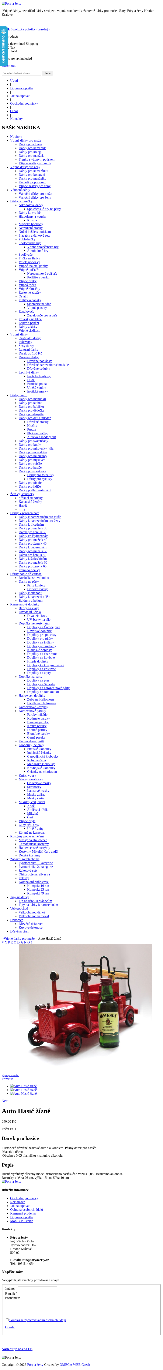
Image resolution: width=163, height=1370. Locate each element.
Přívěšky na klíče (30, 319)
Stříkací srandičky (31, 498)
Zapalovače (26, 311)
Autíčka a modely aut (41, 437)
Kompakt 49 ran (38, 893)
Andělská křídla (37, 809)
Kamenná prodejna (23, 1213)
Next (5, 1101)
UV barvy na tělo (39, 619)
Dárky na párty (29, 581)
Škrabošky (34, 787)
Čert (30, 817)
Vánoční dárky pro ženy (35, 197)
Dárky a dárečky (21, 201)
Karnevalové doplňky (24, 604)
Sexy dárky (26, 346)
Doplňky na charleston (42, 654)
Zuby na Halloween (40, 699)
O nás (14, 111)
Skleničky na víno (39, 304)
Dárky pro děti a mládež (35, 418)
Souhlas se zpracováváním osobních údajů (37, 1320)
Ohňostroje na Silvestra (34, 874)
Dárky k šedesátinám (33, 558)
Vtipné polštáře (29, 269)
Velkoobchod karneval (34, 916)
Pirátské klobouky (39, 749)
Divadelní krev (37, 616)
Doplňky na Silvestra (41, 684)
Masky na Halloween (33, 840)
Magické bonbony (31, 224)
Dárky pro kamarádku (33, 171)
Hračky (32, 425)
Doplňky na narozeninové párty (48, 688)
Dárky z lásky (28, 327)
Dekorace (16, 920)
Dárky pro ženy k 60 (32, 566)
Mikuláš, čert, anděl (32, 802)
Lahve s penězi (29, 323)
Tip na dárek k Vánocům (35, 901)
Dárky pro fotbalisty (40, 475)
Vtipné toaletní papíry (33, 266)
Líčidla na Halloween (41, 703)
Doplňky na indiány (40, 642)
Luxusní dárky (28, 349)
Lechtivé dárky (29, 372)
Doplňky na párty (30, 676)
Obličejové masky (39, 783)
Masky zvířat (36, 794)
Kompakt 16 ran (38, 885)
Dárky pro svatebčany (33, 441)
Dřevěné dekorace (31, 924)
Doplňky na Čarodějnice (43, 627)
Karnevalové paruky (32, 711)
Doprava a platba (21, 88)
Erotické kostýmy (39, 376)
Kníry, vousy (27, 775)
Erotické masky (37, 391)
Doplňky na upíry (39, 673)
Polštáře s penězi (38, 277)
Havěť (23, 505)
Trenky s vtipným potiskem (37, 159)
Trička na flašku (29, 258)
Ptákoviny (25, 342)
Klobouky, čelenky (31, 745)
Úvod (14, 80)
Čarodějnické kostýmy (34, 844)
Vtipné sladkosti (29, 330)
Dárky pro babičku (31, 406)
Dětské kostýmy (29, 855)
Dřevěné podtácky (39, 361)
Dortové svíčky (37, 589)
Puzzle (31, 429)
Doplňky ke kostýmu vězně (45, 665)
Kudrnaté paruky (38, 718)
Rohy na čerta (36, 760)
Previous (7, 1079)
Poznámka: (12, 1298)
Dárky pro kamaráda (32, 148)
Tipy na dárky (19, 897)
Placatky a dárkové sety (34, 235)
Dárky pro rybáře (30, 463)
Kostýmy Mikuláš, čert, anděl (38, 851)
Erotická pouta (37, 384)
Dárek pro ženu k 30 (32, 532)
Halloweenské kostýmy (34, 847)
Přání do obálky (29, 570)
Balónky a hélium (30, 600)
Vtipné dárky (19, 334)
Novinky (16, 136)
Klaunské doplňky (39, 650)
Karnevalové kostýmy (33, 707)
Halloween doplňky (32, 695)
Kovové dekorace (30, 927)
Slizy (22, 509)
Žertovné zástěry (30, 292)
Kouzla (32, 220)
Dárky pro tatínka (30, 403)
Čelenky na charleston (42, 771)
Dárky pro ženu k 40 (32, 543)
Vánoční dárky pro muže (35, 193)
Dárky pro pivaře (30, 482)
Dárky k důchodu (30, 593)
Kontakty (16, 118)
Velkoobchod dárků (32, 912)
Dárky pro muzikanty (33, 456)
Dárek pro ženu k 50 (32, 555)
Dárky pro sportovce (32, 471)
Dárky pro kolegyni (32, 174)
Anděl (31, 806)
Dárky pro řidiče (30, 486)
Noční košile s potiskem (35, 231)
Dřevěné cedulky (38, 368)
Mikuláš (32, 813)
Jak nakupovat (20, 96)
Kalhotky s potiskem (32, 182)
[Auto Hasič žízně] (85, 1075)
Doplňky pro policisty (41, 635)
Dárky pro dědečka (31, 410)
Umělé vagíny (36, 387)
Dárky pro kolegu (30, 152)
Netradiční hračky (31, 228)
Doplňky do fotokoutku (43, 692)
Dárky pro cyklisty (39, 479)
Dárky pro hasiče (30, 467)
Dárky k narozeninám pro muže (40, 517)
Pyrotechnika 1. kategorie (36, 863)
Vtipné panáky (37, 307)
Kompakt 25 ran (38, 889)
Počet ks (7, 1129)
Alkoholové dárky (31, 205)
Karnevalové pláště (31, 741)
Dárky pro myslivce (32, 460)
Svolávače (25, 254)
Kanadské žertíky (30, 501)
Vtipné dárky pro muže (25, 140)
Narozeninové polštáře (42, 273)
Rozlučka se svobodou (34, 577)
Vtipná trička (27, 285)
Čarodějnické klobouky (43, 756)
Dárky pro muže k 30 (33, 528)
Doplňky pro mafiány (41, 646)
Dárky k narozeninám (24, 513)
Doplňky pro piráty (40, 638)
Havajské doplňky (39, 631)
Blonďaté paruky (38, 733)
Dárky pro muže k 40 (33, 539)
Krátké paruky (36, 726)
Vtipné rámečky (29, 288)
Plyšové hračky (37, 433)
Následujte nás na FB (17, 1349)
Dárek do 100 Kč (30, 353)
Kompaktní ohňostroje (34, 882)
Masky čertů (35, 798)
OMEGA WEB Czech (75, 1364)
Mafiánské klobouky (41, 764)
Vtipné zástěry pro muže (35, 163)
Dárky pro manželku (32, 178)
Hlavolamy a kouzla (32, 216)
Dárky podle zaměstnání (35, 490)
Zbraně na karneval (32, 832)
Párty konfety (36, 585)
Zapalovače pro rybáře (42, 315)
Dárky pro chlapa (30, 144)
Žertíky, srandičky (22, 494)
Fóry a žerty (35, 1364)
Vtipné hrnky (28, 281)
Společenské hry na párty (44, 209)
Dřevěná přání (19, 931)
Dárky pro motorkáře (33, 452)
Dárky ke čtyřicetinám (33, 536)
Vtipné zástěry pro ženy (35, 186)
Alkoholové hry (37, 250)
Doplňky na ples (38, 680)
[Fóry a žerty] (11, 3)
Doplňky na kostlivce (41, 669)
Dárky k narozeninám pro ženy (39, 520)
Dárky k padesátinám (33, 547)
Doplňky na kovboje (41, 657)
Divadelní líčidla (30, 612)
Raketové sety (28, 870)
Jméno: (11, 1288)
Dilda (31, 380)
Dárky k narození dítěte (34, 596)
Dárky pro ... (18, 395)
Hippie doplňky (37, 661)
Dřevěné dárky (29, 357)
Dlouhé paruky (37, 730)
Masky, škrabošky (31, 779)
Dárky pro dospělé (31, 414)
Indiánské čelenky (39, 752)
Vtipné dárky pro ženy (25, 167)
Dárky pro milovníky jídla (36, 448)
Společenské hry (30, 243)
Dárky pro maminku (32, 399)
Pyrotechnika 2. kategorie (36, 866)
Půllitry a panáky (30, 300)
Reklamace (17, 1202)
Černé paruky (36, 737)
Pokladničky (27, 239)
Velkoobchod (19, 908)
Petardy (24, 878)
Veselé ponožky (29, 262)
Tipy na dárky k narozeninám (38, 905)
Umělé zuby (35, 828)
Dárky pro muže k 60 (33, 562)
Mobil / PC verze (21, 1221)
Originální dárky (30, 338)
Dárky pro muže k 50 (33, 551)
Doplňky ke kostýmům (34, 623)
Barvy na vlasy (29, 608)
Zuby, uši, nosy (29, 825)
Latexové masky (38, 790)
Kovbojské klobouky (41, 768)
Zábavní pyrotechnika (24, 859)
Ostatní (23, 296)
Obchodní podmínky (24, 103)
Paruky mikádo (37, 714)
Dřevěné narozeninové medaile (48, 365)
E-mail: (11, 1293)
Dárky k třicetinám (31, 524)
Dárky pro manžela (31, 155)
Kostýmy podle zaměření (27, 836)
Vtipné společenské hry (43, 247)
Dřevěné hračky (38, 422)
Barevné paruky (38, 722)
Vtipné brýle (27, 821)
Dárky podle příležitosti (26, 574)
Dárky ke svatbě (30, 212)
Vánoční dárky (20, 190)
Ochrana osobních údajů (26, 1209)
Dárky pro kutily (30, 444)
